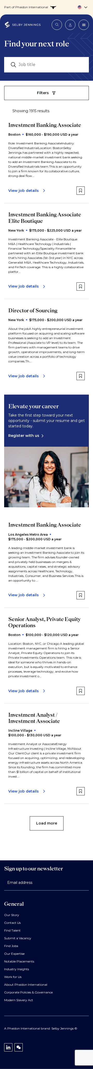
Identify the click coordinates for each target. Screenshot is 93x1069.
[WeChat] (18, 1047)
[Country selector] (46, 7)
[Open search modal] (57, 25)
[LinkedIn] (8, 1047)
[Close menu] (84, 25)
